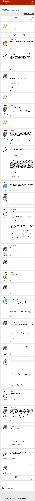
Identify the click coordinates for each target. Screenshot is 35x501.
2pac (5, 182)
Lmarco (6, 9)
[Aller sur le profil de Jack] (5, 43)
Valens (5, 23)
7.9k (5, 47)
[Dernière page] (29, 17)
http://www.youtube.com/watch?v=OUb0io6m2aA (17, 24)
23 (19, 17)
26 (24, 17)
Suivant (27, 17)
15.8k (6, 113)
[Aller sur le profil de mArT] (5, 300)
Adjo (5, 51)
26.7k (6, 59)
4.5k (5, 190)
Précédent (4, 17)
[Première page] (2, 17)
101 (5, 327)
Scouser (5, 105)
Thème (10, 498)
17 (9, 17)
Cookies (28, 498)
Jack (5, 39)
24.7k (6, 280)
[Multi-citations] (10, 31)
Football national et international (15, 10)
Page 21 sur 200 (32, 18)
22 (17, 17)
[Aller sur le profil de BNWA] (5, 323)
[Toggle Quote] (11, 149)
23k (5, 415)
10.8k (6, 305)
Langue (6, 498)
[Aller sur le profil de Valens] (5, 26)
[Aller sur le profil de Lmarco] (3, 10)
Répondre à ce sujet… (9, 488)
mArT (5, 297)
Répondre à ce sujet (29, 13)
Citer (12, 48)
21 (15, 17)
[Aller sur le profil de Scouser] (5, 76)
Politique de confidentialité (17, 498)
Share (25, 9)
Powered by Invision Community (17, 499)
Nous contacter (24, 498)
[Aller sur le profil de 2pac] (5, 186)
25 (22, 17)
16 (7, 17)
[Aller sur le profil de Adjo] (5, 55)
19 (12, 17)
